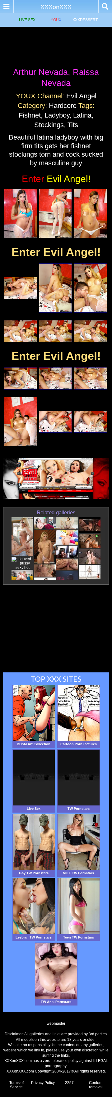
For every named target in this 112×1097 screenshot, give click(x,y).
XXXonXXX (56, 6)
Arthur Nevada (40, 72)
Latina (82, 115)
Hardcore (63, 105)
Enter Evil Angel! (56, 252)
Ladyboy (56, 115)
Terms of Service (16, 1085)
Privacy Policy (43, 1083)
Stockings (49, 125)
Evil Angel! (56, 179)
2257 (69, 1083)
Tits (73, 125)
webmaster (56, 1023)
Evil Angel (81, 96)
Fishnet (30, 115)
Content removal (96, 1085)
